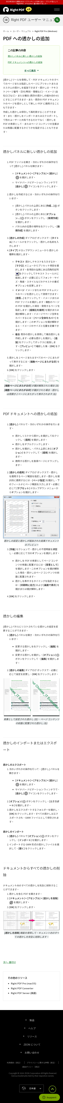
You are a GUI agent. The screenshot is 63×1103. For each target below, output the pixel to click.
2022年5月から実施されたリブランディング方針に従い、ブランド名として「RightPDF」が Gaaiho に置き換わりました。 (32, 2)
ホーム (6, 31)
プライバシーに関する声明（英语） (41, 1062)
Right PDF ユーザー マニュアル (35, 20)
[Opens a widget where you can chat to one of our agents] (49, 1097)
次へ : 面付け (9, 962)
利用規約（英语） (14, 1062)
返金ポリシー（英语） (31, 1066)
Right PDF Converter (22, 988)
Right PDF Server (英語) (23, 993)
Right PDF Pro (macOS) (23, 983)
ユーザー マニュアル (22, 31)
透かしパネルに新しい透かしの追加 (25, 56)
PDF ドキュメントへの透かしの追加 (25, 62)
